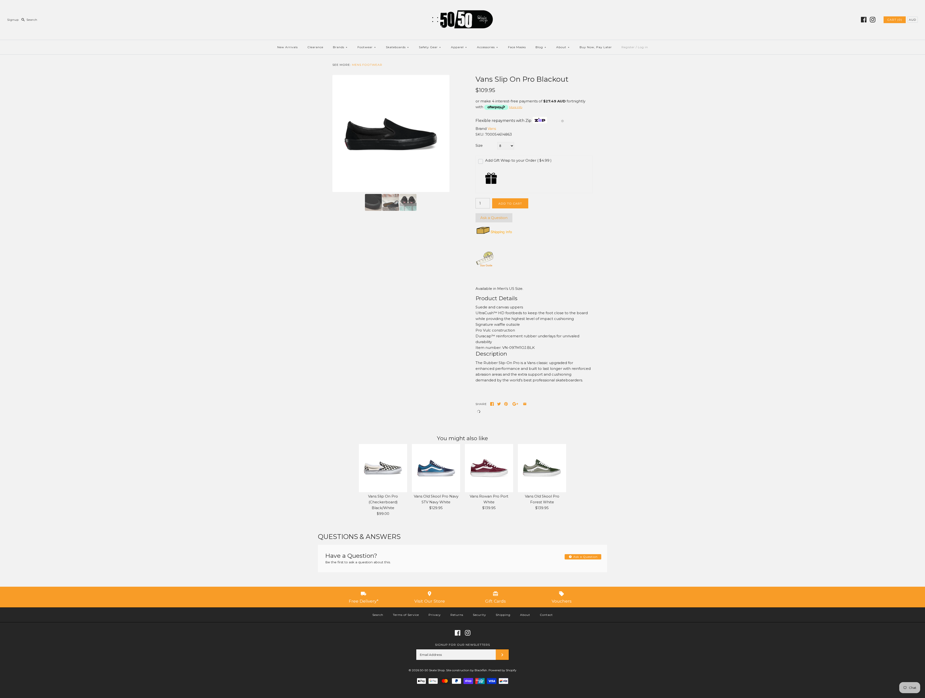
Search (377, 615)
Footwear (366, 47)
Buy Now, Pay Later (596, 47)
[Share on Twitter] (499, 404)
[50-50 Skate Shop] (462, 7)
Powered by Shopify (502, 670)
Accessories (487, 47)
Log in (643, 47)
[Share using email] (525, 404)
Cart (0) (894, 19)
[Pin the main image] (506, 404)
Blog (540, 47)
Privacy (435, 615)
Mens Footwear (367, 64)
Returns (456, 615)
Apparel (459, 47)
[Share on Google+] (515, 404)
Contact (546, 615)
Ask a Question (494, 217)
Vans (492, 128)
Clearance (315, 47)
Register (628, 47)
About (563, 47)
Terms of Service (406, 615)
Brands (340, 47)
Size (479, 145)
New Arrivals (287, 47)
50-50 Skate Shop (432, 670)
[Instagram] (872, 19)
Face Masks (517, 47)
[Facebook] (863, 19)
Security (479, 615)
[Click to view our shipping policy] (494, 234)
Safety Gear (430, 47)
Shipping (503, 615)
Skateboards (397, 47)
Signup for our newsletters (462, 644)
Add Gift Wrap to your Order (518, 160)
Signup (13, 19)
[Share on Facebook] (492, 404)
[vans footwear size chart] (485, 266)
